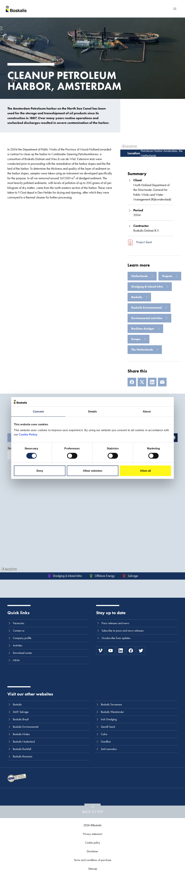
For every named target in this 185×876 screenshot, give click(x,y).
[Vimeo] (100, 650)
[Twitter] (141, 650)
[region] (92, 519)
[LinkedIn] (152, 382)
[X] (142, 382)
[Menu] (175, 8)
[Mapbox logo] (9, 569)
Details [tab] (92, 411)
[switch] (72, 456)
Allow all (145, 470)
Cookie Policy (28, 434)
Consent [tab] (38, 411)
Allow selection (92, 470)
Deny (39, 470)
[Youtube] (110, 650)
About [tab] (147, 411)
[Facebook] (132, 382)
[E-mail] (162, 382)
